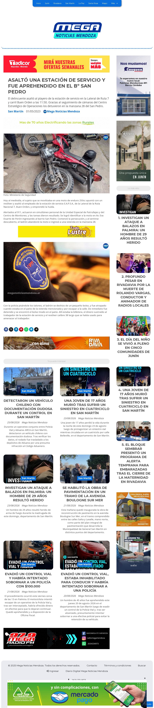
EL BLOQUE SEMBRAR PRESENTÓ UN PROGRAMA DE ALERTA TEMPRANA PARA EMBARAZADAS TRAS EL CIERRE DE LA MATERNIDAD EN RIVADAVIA (133, 463)
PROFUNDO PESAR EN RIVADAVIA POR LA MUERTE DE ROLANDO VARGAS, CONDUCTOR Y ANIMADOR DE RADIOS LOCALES (133, 291)
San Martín (69, 3)
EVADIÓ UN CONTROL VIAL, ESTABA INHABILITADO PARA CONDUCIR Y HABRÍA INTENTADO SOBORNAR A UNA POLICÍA (85, 582)
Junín (47, 3)
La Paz (81, 3)
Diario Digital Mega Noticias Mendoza (87, 671)
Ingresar (54, 671)
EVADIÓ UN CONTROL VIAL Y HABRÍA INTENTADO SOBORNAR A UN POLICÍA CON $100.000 (28, 580)
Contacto (92, 665)
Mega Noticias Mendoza (63, 111)
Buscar (142, 665)
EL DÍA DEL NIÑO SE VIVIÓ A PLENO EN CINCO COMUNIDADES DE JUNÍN (133, 347)
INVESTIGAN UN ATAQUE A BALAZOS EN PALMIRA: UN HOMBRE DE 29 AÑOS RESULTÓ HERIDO (28, 494)
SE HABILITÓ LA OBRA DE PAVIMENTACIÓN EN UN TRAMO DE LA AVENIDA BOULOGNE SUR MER (85, 494)
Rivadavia (57, 3)
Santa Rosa (93, 3)
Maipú (104, 3)
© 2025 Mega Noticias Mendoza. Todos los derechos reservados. (44, 665)
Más (113, 3)
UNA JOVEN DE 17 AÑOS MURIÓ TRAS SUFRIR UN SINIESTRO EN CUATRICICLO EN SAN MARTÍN (84, 407)
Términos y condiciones (117, 665)
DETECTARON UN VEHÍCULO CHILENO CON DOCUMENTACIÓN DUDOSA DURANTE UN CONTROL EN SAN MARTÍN (28, 409)
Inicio (38, 3)
